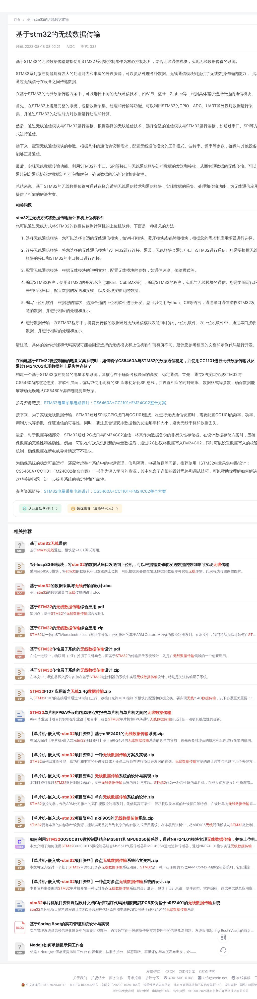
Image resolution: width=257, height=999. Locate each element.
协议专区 (152, 978)
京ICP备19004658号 (84, 985)
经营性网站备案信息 (157, 985)
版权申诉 (143, 991)
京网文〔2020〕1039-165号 (121, 985)
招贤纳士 (98, 978)
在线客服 (243, 978)
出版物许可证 (161, 991)
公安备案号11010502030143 (46, 985)
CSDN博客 (207, 972)
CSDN (170, 972)
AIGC (71, 46)
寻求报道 (134, 978)
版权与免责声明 (123, 991)
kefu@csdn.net (215, 978)
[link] (17, 19)
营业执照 (179, 991)
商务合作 (116, 978)
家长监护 (231, 985)
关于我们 (80, 978)
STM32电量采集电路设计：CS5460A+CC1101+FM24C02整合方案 (105, 402)
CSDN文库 (187, 972)
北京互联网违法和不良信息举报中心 (198, 985)
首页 (17, 19)
